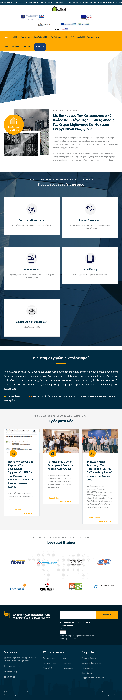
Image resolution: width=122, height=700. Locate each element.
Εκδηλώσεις (67, 663)
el (66, 29)
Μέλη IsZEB (47, 668)
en (63, 29)
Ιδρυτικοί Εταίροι (49, 663)
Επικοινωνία (28, 47)
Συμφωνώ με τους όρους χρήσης (76, 622)
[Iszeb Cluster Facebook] (5, 677)
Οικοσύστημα (87, 668)
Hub (30, 396)
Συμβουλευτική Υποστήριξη (93, 678)
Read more (25, 513)
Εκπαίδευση (87, 673)
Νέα (64, 658)
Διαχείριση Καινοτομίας (91, 663)
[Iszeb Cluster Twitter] (8, 677)
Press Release (15, 510)
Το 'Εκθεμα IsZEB (78, 37)
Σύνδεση (55, 29)
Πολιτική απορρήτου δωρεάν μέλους (103, 695)
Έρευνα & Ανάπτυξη (89, 658)
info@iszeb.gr (11, 672)
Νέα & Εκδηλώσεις (13, 47)
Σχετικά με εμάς (49, 658)
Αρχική (8, 37)
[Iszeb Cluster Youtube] (14, 677)
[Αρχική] (59, 9)
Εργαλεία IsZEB (41, 37)
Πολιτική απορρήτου (110, 692)
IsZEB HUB (40, 47)
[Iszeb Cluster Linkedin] (11, 677)
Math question (67, 625)
